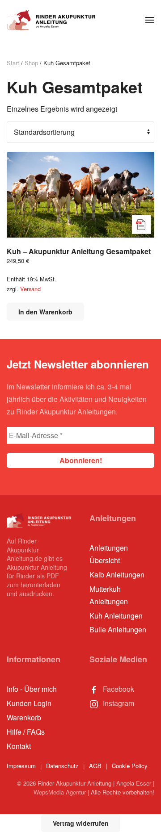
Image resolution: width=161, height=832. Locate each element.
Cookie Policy (130, 765)
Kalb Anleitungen (116, 574)
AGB (95, 765)
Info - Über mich (32, 689)
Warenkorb (24, 717)
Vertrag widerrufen (81, 823)
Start (13, 63)
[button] (149, 20)
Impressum (21, 765)
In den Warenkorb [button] (45, 311)
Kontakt (19, 746)
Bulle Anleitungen (117, 629)
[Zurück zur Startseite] (51, 20)
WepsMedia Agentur (60, 792)
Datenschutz (62, 765)
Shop (31, 63)
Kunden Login (29, 703)
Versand (30, 288)
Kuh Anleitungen (116, 615)
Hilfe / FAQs (26, 732)
